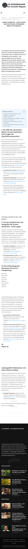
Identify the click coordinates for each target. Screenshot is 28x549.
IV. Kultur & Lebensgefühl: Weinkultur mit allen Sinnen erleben (13, 125)
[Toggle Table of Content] (23, 111)
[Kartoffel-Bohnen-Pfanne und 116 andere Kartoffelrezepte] (5, 482)
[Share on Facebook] (13, 414)
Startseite (3, 17)
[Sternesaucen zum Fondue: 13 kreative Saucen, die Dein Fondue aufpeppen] (5, 491)
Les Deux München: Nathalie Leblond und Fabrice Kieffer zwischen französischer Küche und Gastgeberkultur (19, 516)
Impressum (22, 539)
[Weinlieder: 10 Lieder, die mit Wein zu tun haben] (5, 473)
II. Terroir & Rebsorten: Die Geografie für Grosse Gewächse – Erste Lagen (13, 119)
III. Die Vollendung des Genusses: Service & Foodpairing (12, 122)
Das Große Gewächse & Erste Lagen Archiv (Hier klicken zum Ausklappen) (14, 404)
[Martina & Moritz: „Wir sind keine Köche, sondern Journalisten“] (5, 506)
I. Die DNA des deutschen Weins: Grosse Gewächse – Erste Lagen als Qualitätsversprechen (12, 115)
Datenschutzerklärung (19, 541)
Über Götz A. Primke (8, 541)
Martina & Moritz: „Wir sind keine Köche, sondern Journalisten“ (18, 505)
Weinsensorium (13, 339)
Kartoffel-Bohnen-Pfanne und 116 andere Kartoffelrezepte (19, 481)
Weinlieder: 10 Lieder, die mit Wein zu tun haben (19, 471)
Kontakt (14, 543)
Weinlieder (13, 397)
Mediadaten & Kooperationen (10, 539)
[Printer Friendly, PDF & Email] (8, 409)
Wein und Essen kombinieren (13, 328)
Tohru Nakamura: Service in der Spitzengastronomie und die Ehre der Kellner (19, 528)
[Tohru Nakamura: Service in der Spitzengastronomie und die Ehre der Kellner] (5, 528)
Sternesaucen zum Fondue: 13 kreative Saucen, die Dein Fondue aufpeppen (19, 491)
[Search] (26, 13)
